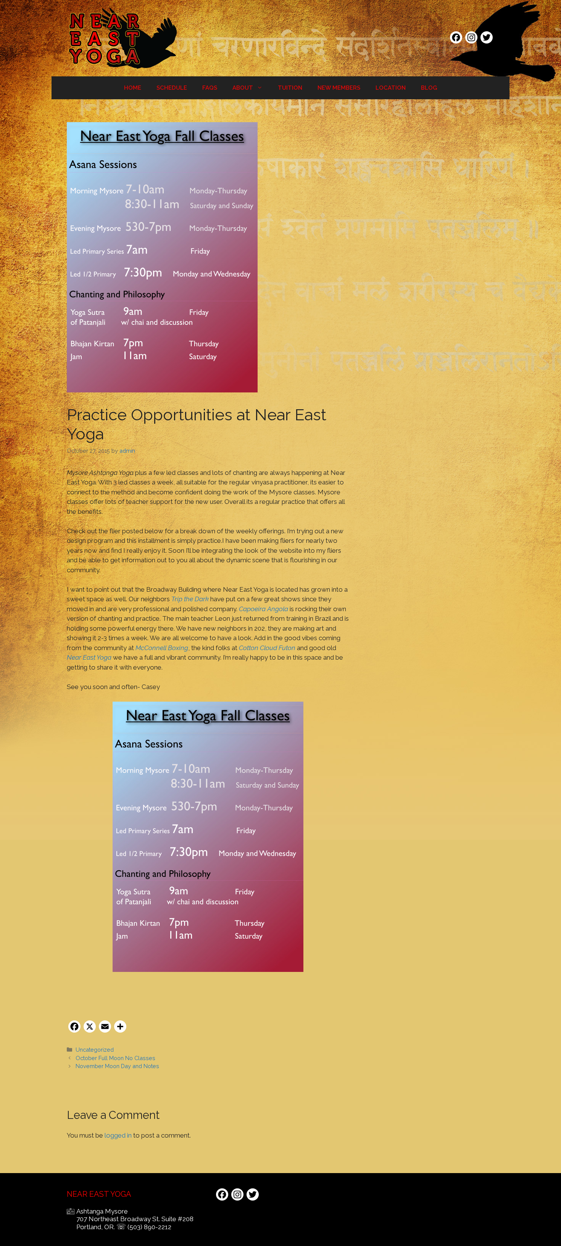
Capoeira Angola (263, 609)
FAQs (209, 87)
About (242, 87)
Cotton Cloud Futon (267, 648)
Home (132, 87)
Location (391, 87)
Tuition (290, 87)
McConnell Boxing (161, 648)
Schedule (171, 87)
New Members (339, 87)
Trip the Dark (190, 599)
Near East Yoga (89, 657)
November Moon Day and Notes (117, 1066)
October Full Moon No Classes (115, 1058)
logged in (118, 1135)
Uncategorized (95, 1049)
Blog (429, 87)
